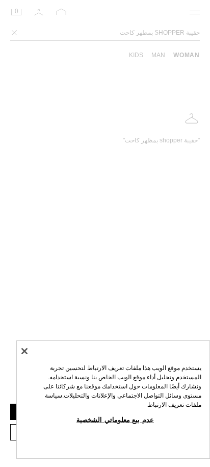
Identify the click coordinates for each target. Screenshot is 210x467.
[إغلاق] (24, 351)
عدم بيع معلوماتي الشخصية (115, 420)
